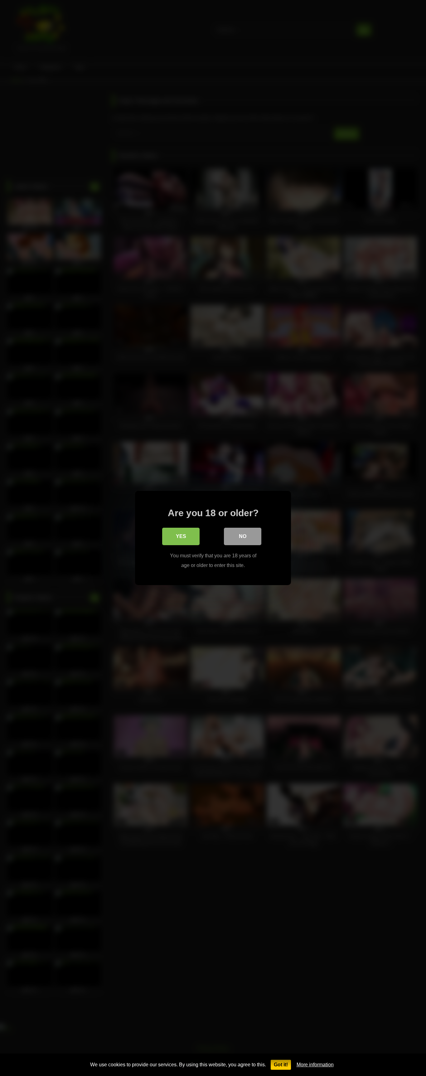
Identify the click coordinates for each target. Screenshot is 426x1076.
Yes (181, 536)
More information (315, 1064)
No (242, 536)
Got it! (281, 1064)
